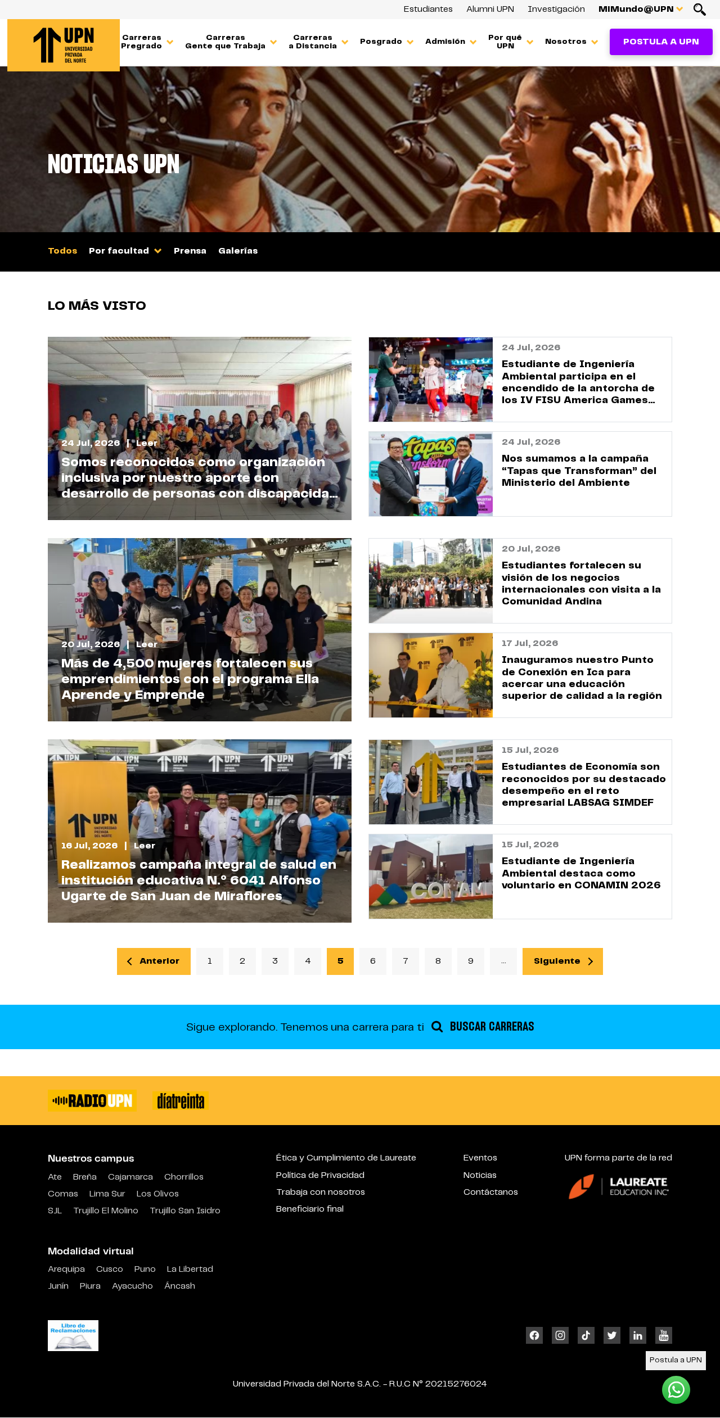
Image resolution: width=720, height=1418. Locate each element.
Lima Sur (107, 1194)
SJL (55, 1211)
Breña (85, 1177)
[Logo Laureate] (618, 1186)
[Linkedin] (638, 1335)
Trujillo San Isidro (185, 1211)
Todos (62, 251)
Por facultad (120, 251)
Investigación (556, 9)
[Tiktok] (586, 1335)
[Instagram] (560, 1335)
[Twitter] (612, 1335)
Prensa (190, 251)
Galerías (238, 251)
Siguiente (557, 961)
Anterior (159, 961)
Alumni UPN (490, 9)
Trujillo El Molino (105, 1211)
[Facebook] (536, 1335)
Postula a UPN (661, 42)
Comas (63, 1194)
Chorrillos (184, 1177)
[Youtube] (661, 1335)
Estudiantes (428, 9)
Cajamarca (130, 1177)
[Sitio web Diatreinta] (180, 1100)
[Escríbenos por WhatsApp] (676, 1389)
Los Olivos (158, 1194)
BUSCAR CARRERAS (490, 1026)
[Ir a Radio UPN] (92, 1100)
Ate (55, 1177)
